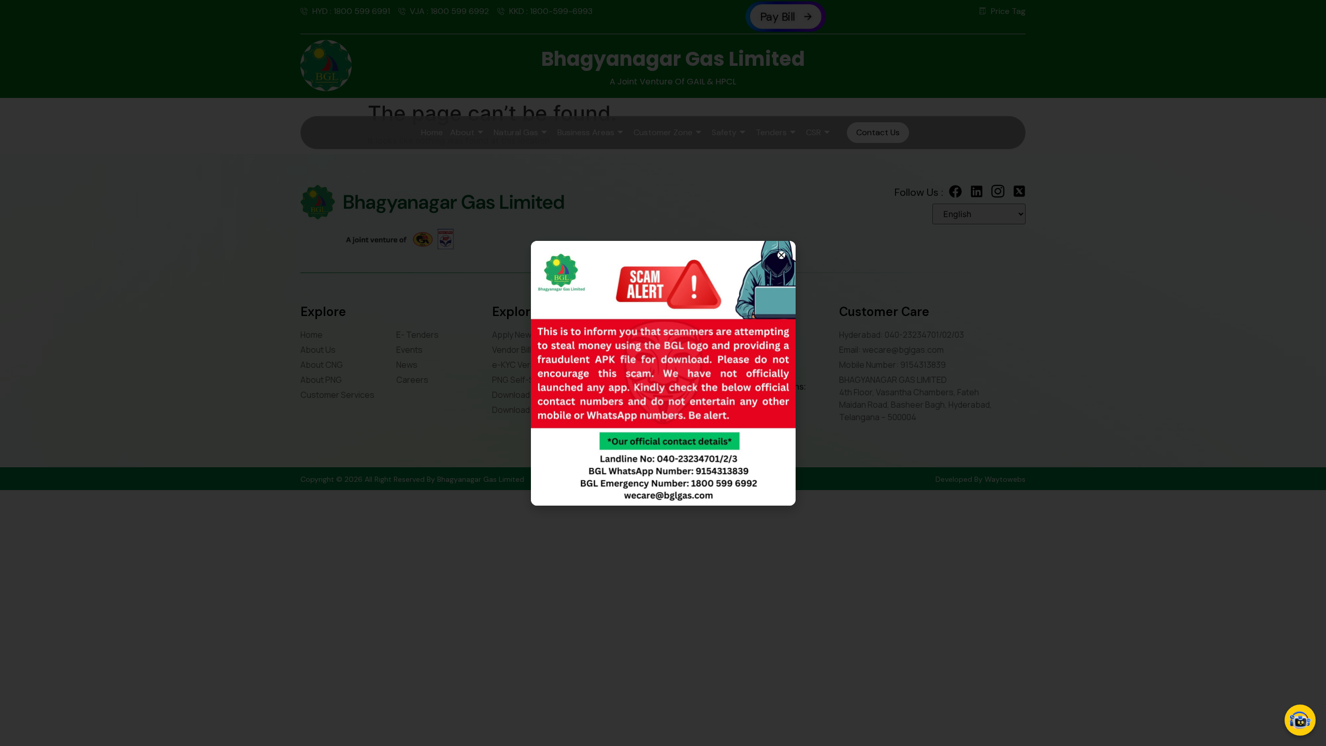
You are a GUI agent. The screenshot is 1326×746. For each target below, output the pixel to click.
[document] (663, 373)
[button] (781, 255)
